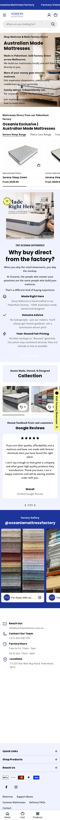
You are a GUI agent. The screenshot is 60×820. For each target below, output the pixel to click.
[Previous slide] (25, 505)
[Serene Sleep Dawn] (23, 155)
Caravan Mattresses (14, 802)
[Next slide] (35, 505)
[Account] (49, 15)
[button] (57, 410)
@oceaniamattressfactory (30, 522)
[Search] (53, 24)
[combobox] (30, 24)
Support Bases (25, 796)
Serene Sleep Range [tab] (14, 134)
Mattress (8, 796)
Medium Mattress (12, 173)
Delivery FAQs (37, 802)
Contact (7, 808)
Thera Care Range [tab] (40, 134)
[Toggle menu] (4, 15)
